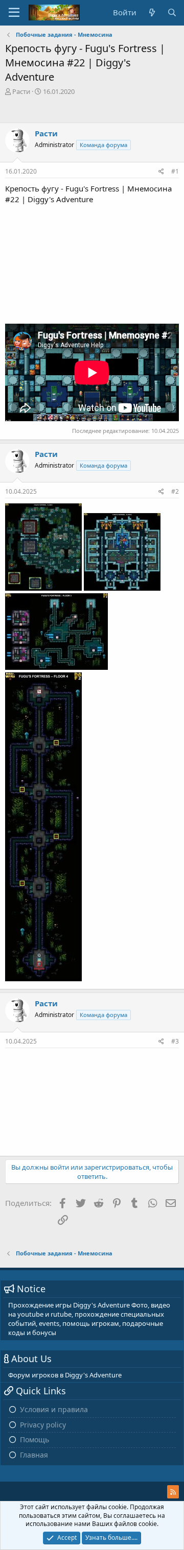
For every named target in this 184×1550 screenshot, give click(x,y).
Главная (34, 1455)
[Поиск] (172, 12)
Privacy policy (43, 1425)
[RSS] (173, 1491)
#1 (175, 171)
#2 (175, 491)
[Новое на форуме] (152, 12)
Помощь (34, 1439)
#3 (175, 1041)
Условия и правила (54, 1409)
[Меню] (14, 13)
